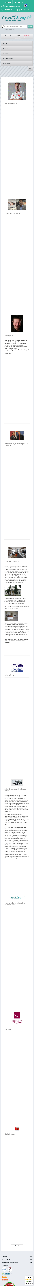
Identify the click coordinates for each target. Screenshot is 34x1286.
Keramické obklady (8, 58)
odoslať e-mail (24, 10)
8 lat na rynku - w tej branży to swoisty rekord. (15, 904)
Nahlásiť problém (10, 1134)
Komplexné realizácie (12, 562)
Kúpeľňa (5, 43)
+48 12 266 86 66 (9, 10)
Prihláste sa (19, 2)
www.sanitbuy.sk (8, 631)
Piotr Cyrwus (9, 336)
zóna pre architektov (12, 6)
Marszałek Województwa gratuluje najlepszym (16, 444)
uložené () (8, 36)
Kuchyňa (5, 48)
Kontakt (8, 2)
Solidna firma (9, 675)
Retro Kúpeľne (7, 63)
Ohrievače (5, 53)
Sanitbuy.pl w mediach (12, 214)
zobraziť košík (18, 38)
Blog (30, 68)
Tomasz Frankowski (11, 104)
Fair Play (8, 1029)
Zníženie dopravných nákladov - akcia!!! (16, 790)
